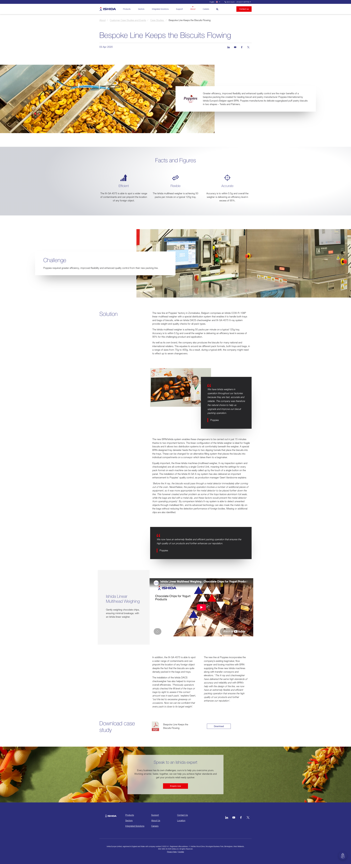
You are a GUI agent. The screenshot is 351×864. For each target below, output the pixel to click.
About (192, 9)
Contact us (244, 9)
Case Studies (157, 20)
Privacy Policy (172, 852)
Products (127, 9)
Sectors (141, 9)
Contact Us (182, 815)
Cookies (181, 852)
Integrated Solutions (160, 9)
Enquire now (175, 786)
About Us (155, 820)
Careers (206, 9)
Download (219, 726)
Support (179, 9)
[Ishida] (110, 814)
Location (181, 820)
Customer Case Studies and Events (128, 20)
